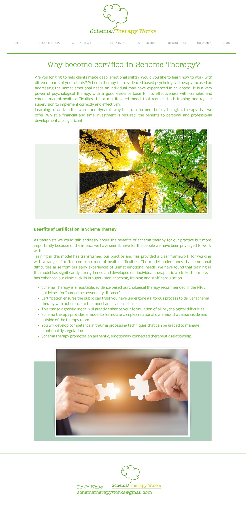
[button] (81, 43)
